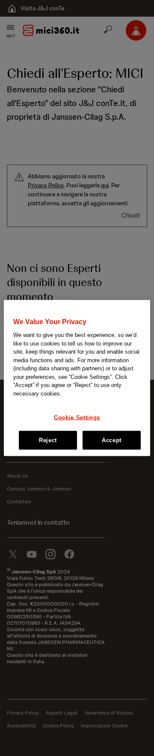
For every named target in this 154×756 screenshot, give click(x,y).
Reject (48, 440)
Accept (111, 440)
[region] (77, 378)
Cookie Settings (77, 417)
